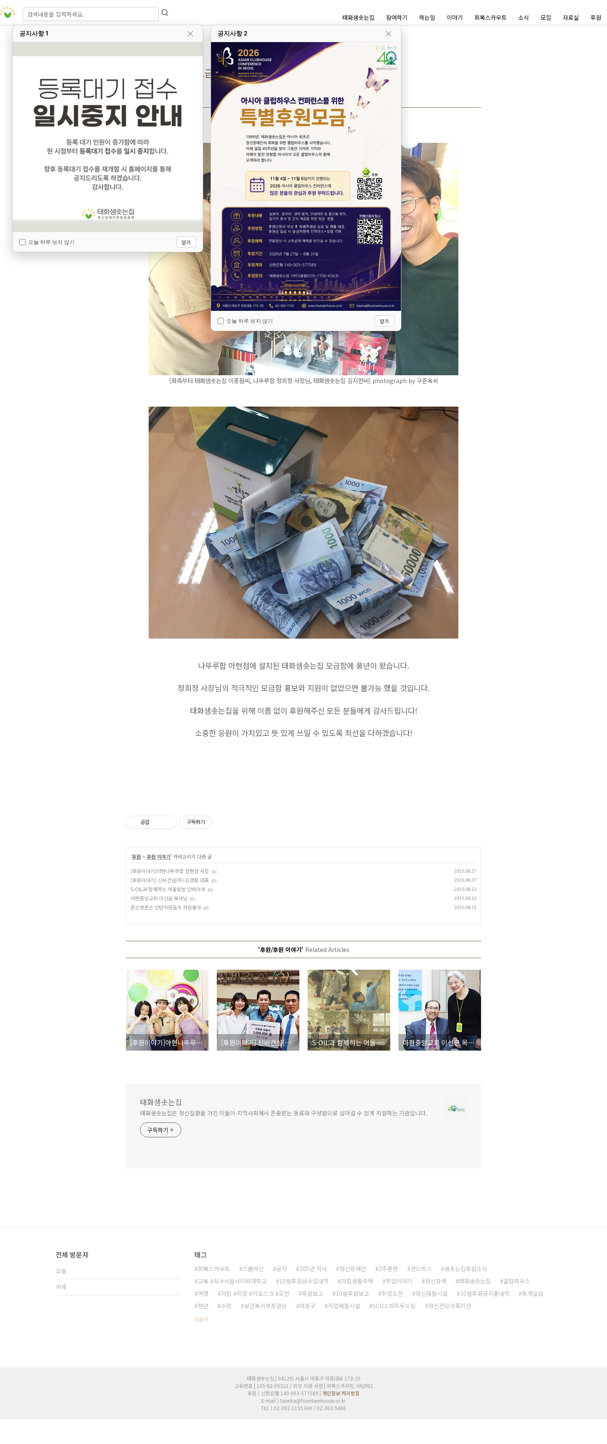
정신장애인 (352, 1268)
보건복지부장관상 (265, 1306)
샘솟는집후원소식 (465, 1268)
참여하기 (397, 17)
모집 (546, 17)
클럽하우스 (516, 1281)
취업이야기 (399, 1281)
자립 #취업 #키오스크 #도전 (255, 1293)
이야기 (455, 17)
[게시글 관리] (167, 822)
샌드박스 (421, 1268)
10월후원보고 (352, 1293)
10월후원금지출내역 (485, 1293)
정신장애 (435, 1281)
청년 (203, 1306)
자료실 (571, 17)
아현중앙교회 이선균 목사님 (158, 898)
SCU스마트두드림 (394, 1306)
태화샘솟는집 (358, 17)
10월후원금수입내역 (304, 1281)
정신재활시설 (431, 1293)
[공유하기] (157, 822)
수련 (226, 1306)
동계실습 (532, 1293)
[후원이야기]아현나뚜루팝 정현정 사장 (169, 870)
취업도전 (392, 1293)
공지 (281, 1268)
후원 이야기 (159, 856)
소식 (523, 17)
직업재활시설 (344, 1306)
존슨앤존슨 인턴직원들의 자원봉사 (165, 907)
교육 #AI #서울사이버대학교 (232, 1281)
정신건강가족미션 (449, 1306)
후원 (595, 17)
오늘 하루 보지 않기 (51, 242)
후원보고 (312, 1293)
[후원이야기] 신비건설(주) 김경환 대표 (169, 879)
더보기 (201, 1319)
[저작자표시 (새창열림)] (216, 822)
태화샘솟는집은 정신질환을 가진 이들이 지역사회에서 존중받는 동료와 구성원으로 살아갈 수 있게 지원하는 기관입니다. (283, 1113)
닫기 (186, 242)
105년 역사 (313, 1268)
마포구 (307, 1306)
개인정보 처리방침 (341, 1393)
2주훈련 (388, 1268)
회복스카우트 (490, 17)
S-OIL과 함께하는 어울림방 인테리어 (167, 888)
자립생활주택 (357, 1281)
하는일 (427, 17)
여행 (203, 1293)
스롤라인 (253, 1268)
